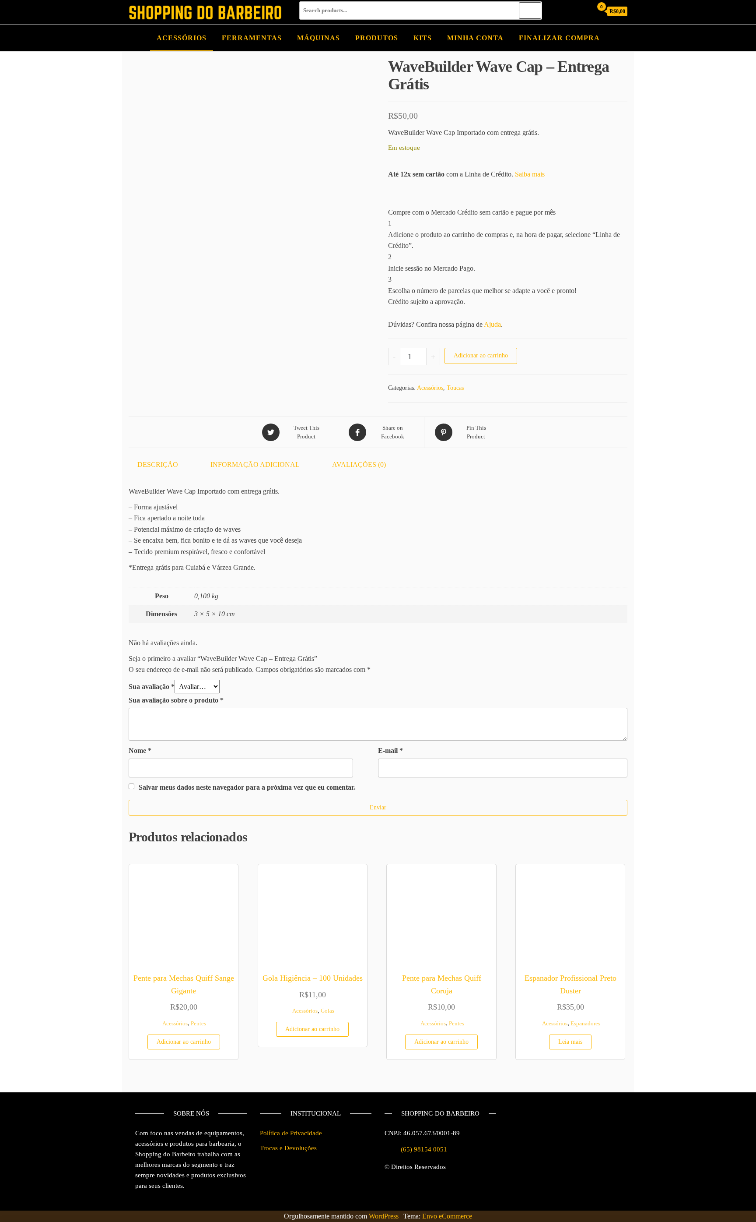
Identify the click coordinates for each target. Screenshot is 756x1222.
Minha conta (475, 38)
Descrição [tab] (157, 464)
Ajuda (492, 324)
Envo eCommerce (447, 1216)
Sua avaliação (152, 686)
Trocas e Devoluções (288, 1147)
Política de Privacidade (291, 1133)
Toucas (455, 388)
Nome (140, 750)
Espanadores (585, 1024)
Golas (327, 1011)
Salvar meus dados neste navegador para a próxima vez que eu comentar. (247, 787)
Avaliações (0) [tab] (359, 464)
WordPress (384, 1216)
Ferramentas (252, 38)
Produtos (376, 38)
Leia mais (570, 1041)
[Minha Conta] (583, 11)
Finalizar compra (559, 38)
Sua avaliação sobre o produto (176, 700)
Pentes (198, 1024)
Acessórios (181, 38)
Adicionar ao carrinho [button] (184, 1041)
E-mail (390, 750)
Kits (422, 38)
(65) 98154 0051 (424, 1149)
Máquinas (318, 38)
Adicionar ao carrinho (481, 355)
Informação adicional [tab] (255, 464)
